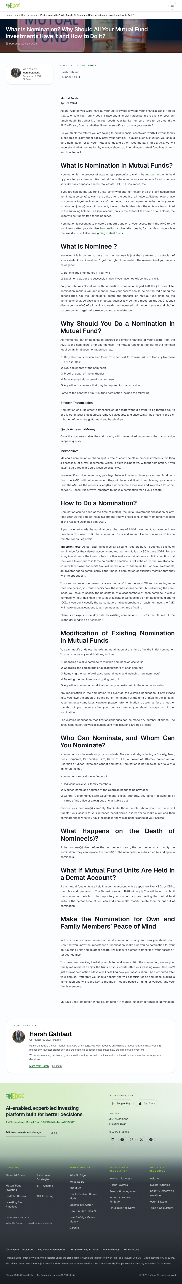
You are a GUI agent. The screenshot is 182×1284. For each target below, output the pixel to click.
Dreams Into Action (81, 1204)
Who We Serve (14, 1223)
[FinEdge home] (13, 5)
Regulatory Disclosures (51, 1249)
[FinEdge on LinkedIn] (112, 1139)
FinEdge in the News (122, 1207)
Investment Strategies (44, 1177)
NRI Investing (45, 1196)
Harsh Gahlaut (31, 72)
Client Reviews (118, 1185)
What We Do (76, 1181)
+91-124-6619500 (118, 1119)
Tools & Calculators (161, 1207)
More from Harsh (39, 1065)
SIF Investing (45, 1185)
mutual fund (153, 174)
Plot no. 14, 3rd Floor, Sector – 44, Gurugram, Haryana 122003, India (40, 1275)
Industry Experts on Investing (161, 1193)
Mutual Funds (87, 65)
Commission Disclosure (19, 1249)
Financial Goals (15, 1175)
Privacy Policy (111, 1249)
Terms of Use (131, 1249)
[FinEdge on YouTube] (122, 1139)
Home (9, 15)
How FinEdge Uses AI (82, 1211)
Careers (74, 1227)
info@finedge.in (117, 1123)
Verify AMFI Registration (84, 1249)
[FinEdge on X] (141, 1139)
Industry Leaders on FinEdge (121, 1199)
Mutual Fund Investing (26, 15)
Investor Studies (159, 1185)
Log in (54, 1132)
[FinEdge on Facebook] (151, 1139)
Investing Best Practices (14, 1204)
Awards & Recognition (122, 1191)
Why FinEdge (77, 1175)
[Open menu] (172, 6)
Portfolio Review (16, 1196)
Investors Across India (39, 1223)
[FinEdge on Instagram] (132, 1139)
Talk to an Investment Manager (26, 1132)
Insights (154, 1178)
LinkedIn (57, 1065)
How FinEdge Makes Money (82, 1219)
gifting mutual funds (110, 233)
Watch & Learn (158, 1201)
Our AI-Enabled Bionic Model (83, 1196)
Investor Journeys (120, 1178)
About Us (75, 1188)
